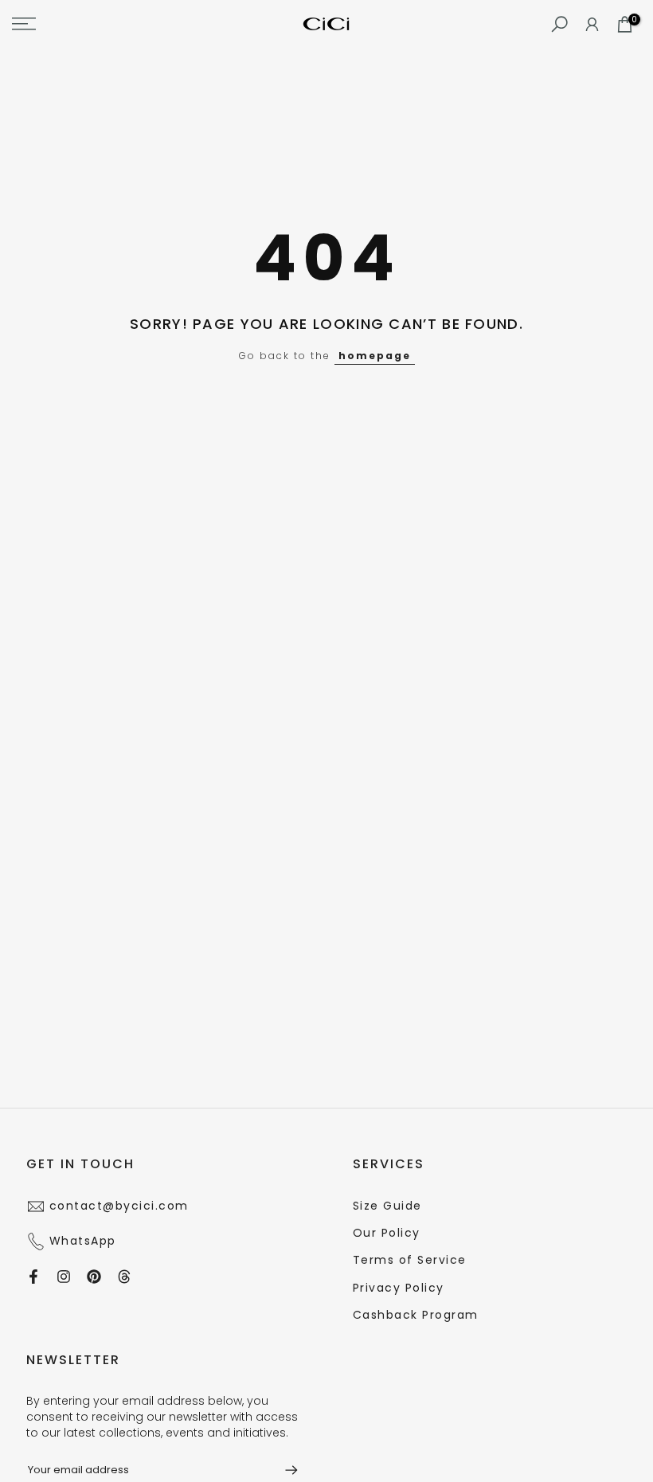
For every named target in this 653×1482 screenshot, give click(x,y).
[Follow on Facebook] (33, 1276)
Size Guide (387, 1206)
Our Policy (386, 1233)
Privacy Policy (398, 1288)
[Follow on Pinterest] (94, 1276)
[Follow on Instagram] (64, 1276)
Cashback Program (416, 1315)
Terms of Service (410, 1260)
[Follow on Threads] (124, 1276)
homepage (374, 355)
